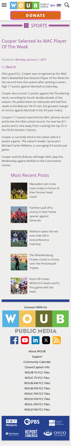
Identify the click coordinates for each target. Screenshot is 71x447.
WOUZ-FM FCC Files (37, 409)
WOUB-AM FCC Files (37, 383)
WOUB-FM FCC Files (37, 388)
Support (37, 356)
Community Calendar (37, 362)
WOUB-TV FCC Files (37, 372)
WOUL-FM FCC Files (37, 404)
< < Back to (9, 67)
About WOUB (37, 351)
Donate (35, 15)
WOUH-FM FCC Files (37, 399)
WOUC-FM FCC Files (37, 394)
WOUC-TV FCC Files (37, 378)
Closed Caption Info (37, 367)
